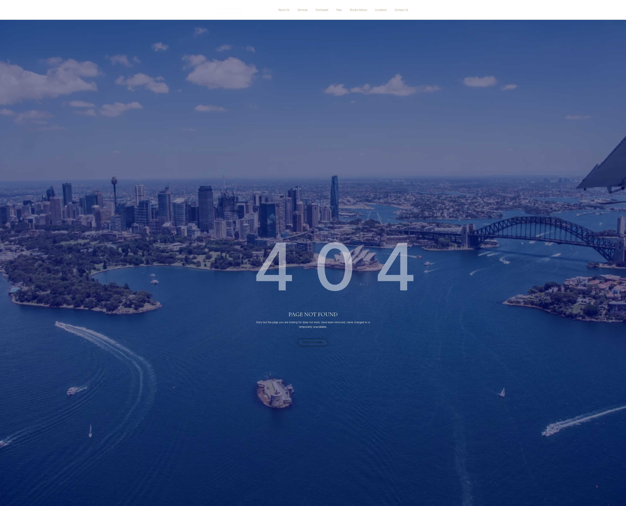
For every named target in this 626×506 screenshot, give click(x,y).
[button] (290, 10)
